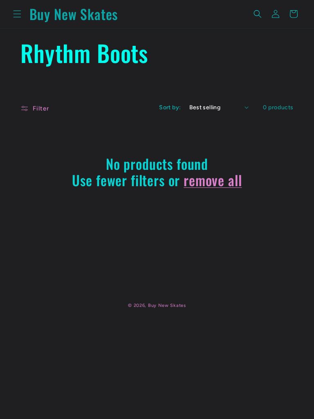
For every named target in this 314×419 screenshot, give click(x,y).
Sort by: (170, 107)
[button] (17, 14)
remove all (213, 180)
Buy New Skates (167, 305)
